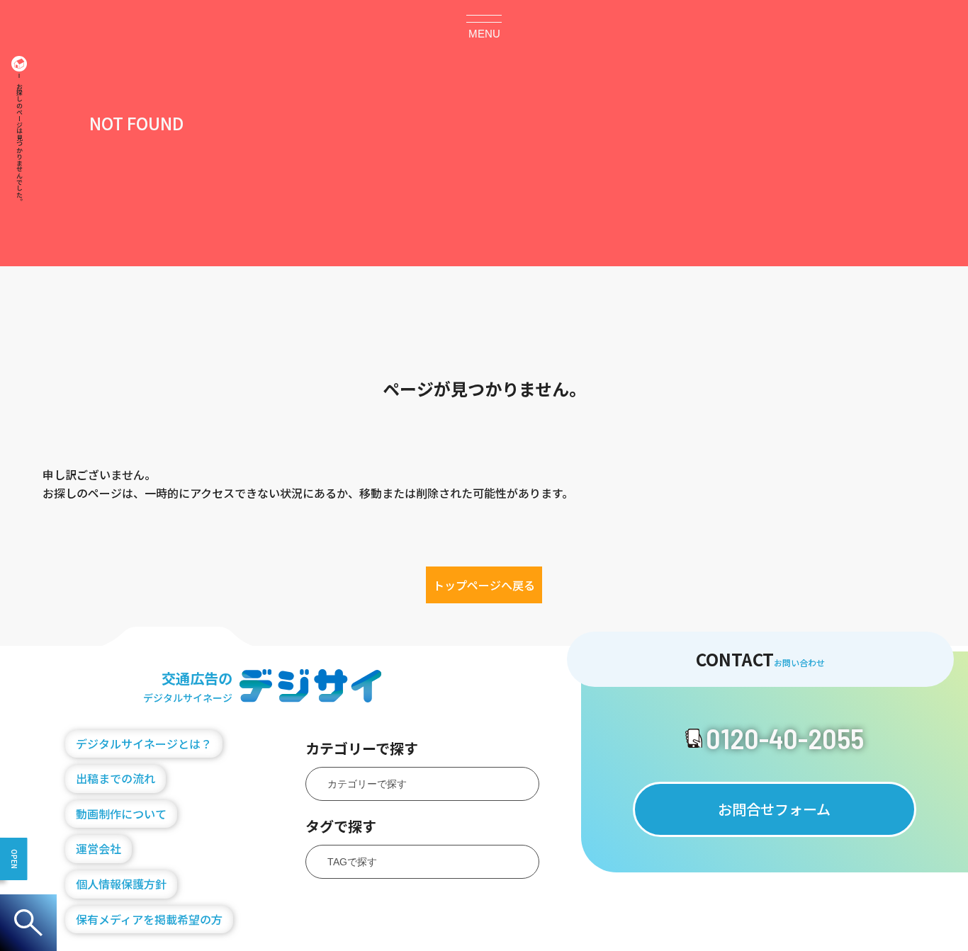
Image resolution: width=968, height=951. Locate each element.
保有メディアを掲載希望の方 (149, 919)
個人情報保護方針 (121, 883)
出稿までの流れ (115, 778)
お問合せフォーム (774, 809)
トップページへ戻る (484, 584)
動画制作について (121, 813)
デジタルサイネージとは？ (144, 743)
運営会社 (98, 848)
